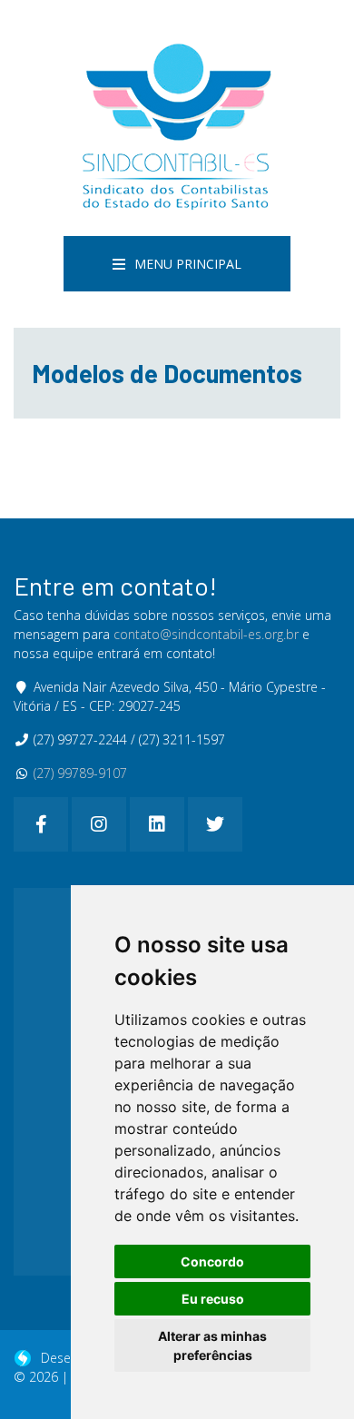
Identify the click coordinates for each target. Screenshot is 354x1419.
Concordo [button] (212, 1261)
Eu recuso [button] (213, 1298)
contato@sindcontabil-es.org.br (206, 634)
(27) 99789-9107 (80, 773)
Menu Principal (187, 263)
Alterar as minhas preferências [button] (212, 1345)
